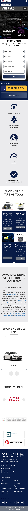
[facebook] (3, 502)
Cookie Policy (4, 491)
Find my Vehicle (14, 95)
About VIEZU (4, 483)
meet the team (20, 315)
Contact (16, 480)
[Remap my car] (14, 76)
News (2, 486)
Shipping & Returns (6, 488)
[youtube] (18, 502)
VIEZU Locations (5, 494)
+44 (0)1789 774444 (9, 465)
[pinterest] (22, 502)
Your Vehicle (17, 483)
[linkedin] (14, 502)
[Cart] (26, 1)
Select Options (7, 228)
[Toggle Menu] (25, 8)
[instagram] (10, 502)
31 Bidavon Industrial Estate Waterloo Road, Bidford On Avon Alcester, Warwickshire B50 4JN (10, 461)
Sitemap (18, 509)
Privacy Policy (10, 509)
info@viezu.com (7, 468)
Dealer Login (7, 4)
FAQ (2, 480)
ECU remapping (11, 294)
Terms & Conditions (19, 488)
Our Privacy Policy (18, 491)
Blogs (15, 486)
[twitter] (6, 502)
